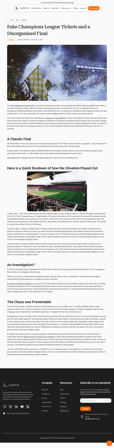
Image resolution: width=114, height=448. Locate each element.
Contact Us (46, 394)
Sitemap (45, 411)
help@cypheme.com (92, 419)
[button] (56, 8)
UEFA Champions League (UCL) (22, 106)
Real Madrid (60, 118)
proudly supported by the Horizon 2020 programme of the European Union (95, 392)
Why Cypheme (36, 8)
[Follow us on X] (10, 407)
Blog (17, 20)
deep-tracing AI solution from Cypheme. (39, 337)
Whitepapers (64, 411)
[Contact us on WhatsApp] (28, 407)
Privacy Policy (46, 402)
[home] (22, 8)
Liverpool (48, 118)
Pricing (75, 8)
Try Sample (94, 8)
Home (11, 20)
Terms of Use (46, 406)
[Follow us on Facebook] (5, 407)
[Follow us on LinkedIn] (16, 407)
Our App (63, 402)
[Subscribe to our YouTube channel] (22, 407)
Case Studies (64, 394)
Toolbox (63, 398)
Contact (83, 8)
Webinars (63, 406)
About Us (46, 8)
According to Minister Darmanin (19, 284)
